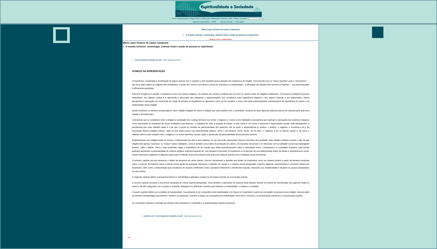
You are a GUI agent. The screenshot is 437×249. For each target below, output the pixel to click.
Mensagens (239, 22)
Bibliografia (216, 18)
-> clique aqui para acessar (156, 60)
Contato (243, 18)
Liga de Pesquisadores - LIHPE (204, 22)
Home (174, 18)
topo (128, 237)
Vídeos (236, 18)
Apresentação (183, 18)
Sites (230, 18)
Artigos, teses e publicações (199, 18)
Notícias (224, 18)
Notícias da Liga (226, 22)
